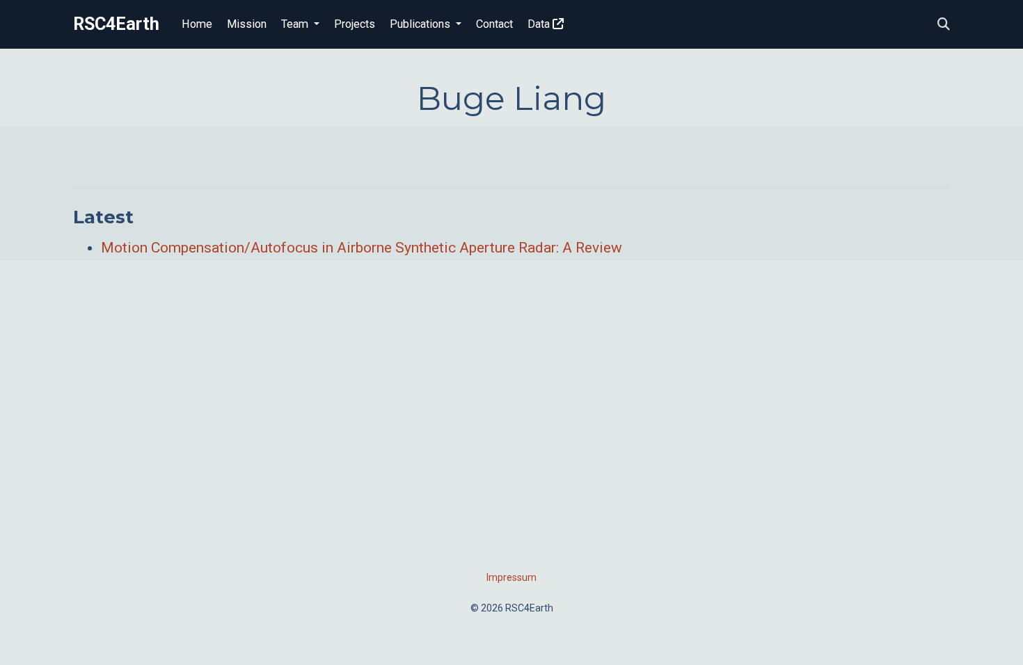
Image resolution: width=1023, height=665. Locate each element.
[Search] (943, 25)
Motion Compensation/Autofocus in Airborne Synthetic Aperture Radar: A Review (361, 247)
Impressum (511, 577)
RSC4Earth (116, 24)
